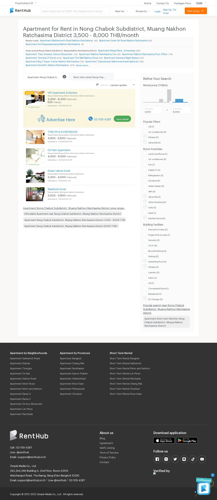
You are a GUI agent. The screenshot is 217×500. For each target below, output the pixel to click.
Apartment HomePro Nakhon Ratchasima (47, 65)
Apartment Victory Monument (26, 403)
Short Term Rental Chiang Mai (126, 383)
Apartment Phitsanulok (72, 388)
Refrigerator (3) (155, 175)
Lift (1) (151, 126)
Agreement (106, 442)
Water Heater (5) (156, 185)
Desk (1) (152, 212)
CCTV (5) (152, 245)
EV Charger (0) (155, 299)
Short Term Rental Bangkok (124, 358)
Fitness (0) (153, 137)
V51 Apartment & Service (62, 92)
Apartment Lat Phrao (21, 408)
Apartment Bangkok (70, 358)
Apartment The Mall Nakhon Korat (80, 57)
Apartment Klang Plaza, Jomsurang (116, 50)
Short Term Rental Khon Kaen (126, 393)
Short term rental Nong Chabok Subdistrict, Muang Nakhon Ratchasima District (93, 77)
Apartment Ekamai (20, 363)
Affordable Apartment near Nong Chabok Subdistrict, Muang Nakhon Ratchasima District (72, 213)
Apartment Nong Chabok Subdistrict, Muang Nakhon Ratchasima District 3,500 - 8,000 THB (74, 219)
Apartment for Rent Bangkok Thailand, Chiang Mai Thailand (25, 11)
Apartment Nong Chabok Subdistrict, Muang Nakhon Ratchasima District (47, 77)
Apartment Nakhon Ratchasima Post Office (145, 54)
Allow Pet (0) (154, 142)
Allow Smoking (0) (157, 201)
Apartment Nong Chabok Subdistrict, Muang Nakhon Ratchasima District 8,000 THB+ (71, 225)
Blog (102, 438)
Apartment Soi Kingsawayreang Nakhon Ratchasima (53, 44)
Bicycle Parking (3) (157, 250)
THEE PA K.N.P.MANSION (62, 131)
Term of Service (109, 452)
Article (147, 3)
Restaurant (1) (155, 293)
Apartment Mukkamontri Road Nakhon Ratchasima (66, 40)
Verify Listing (107, 447)
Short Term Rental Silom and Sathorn (130, 368)
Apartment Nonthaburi (72, 368)
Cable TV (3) (154, 169)
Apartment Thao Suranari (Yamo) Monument (49, 54)
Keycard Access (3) (158, 229)
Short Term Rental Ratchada (125, 378)
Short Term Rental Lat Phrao (125, 373)
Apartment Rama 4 (20, 393)
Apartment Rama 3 (20, 398)
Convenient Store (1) (158, 288)
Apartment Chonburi (71, 393)
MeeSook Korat (57, 189)
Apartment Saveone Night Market (121, 57)
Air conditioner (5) (157, 131)
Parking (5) (153, 256)
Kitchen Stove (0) (156, 218)
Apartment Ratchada (21, 413)
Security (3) (153, 239)
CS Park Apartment (59, 150)
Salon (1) (152, 277)
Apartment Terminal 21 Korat (41, 57)
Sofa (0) (152, 207)
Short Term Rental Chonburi (125, 388)
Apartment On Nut (20, 373)
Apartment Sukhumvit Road (25, 358)
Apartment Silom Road (22, 383)
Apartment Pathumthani (73, 378)
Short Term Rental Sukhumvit (125, 363)
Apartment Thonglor (21, 368)
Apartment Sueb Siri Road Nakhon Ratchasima (123, 40)
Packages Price (182, 3)
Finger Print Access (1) (159, 234)
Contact (104, 462)
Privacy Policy (108, 457)
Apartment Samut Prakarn (74, 373)
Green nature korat (59, 170)
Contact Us (162, 3)
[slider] (171, 102)
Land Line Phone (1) (157, 153)
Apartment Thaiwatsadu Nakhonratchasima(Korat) (111, 61)
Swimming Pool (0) (157, 261)
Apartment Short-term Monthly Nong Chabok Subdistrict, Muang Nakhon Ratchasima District (164, 321)
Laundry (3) (153, 272)
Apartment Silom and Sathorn (26, 388)
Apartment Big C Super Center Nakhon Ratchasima (52, 61)
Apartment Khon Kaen (72, 383)
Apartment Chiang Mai (72, 363)
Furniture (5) (154, 180)
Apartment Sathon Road (23, 378)
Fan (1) (151, 164)
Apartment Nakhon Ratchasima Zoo (98, 54)
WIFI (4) (152, 191)
